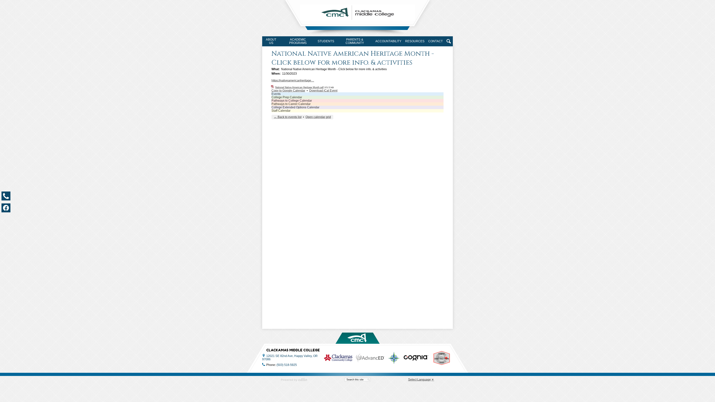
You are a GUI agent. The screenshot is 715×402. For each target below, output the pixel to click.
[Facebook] (5, 207)
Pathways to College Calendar (291, 100)
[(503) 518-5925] (5, 196)
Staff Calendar (280, 110)
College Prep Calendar (286, 97)
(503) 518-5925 (287, 364)
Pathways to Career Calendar (291, 104)
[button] (271, 41)
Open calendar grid (318, 117)
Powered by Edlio (294, 380)
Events (276, 93)
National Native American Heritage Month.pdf (299, 87)
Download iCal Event (323, 90)
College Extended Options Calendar (295, 107)
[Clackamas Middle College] (357, 12)
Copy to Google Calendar (288, 90)
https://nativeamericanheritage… (292, 80)
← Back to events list (287, 117)
